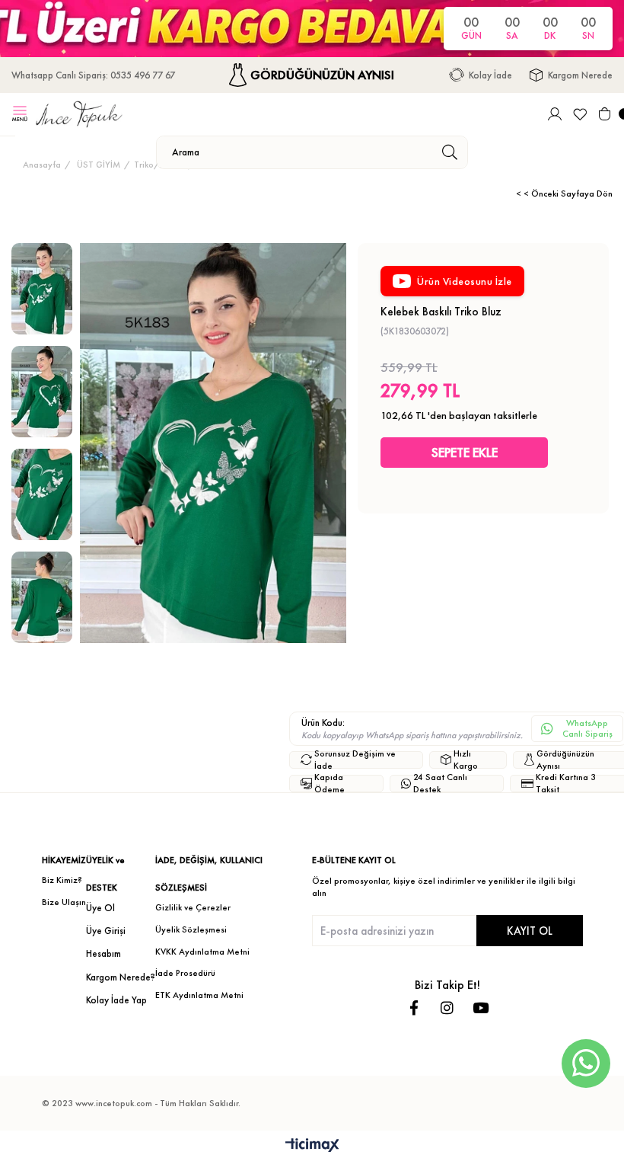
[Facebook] (413, 1007)
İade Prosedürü (185, 973)
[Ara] (449, 152)
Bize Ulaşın (64, 902)
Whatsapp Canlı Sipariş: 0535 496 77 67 (93, 75)
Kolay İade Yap (116, 999)
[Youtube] (480, 1007)
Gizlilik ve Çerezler (193, 907)
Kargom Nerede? (120, 977)
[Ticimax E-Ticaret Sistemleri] (312, 1146)
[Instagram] (447, 1007)
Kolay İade (490, 75)
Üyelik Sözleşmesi (191, 929)
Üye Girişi (106, 930)
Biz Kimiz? (62, 880)
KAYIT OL (529, 930)
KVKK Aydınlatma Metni (202, 951)
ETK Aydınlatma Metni (199, 995)
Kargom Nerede (580, 75)
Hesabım (103, 953)
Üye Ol (100, 907)
